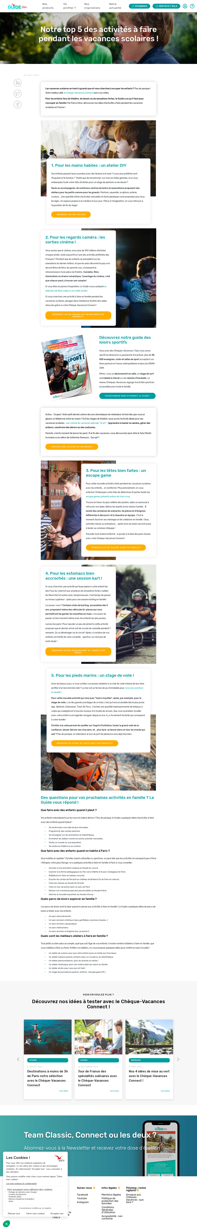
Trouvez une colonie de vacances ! (72, 447)
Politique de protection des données (110, 1201)
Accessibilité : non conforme (112, 1217)
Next (177, 1059)
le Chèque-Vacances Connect (78, 93)
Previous (18, 1059)
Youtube (82, 1198)
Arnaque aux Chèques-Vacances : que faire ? (135, 1199)
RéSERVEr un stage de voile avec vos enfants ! (85, 743)
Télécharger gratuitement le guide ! (127, 396)
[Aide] (192, 6)
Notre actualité (115, 6)
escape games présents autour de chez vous (108, 496)
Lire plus (63, 1091)
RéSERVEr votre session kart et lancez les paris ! (78, 651)
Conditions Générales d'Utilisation (108, 1210)
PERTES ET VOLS (168, 6)
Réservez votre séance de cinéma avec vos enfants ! (78, 315)
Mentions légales (111, 1195)
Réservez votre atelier (71, 214)
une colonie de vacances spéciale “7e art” (86, 423)
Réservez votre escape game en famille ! (116, 547)
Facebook (82, 1195)
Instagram (83, 1202)
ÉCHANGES (141, 6)
